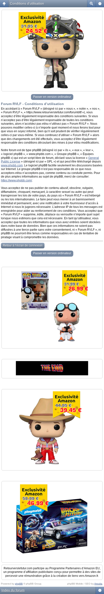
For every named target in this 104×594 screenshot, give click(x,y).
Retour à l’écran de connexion (23, 245)
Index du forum (13, 590)
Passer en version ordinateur (52, 96)
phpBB (19, 583)
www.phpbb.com (12, 165)
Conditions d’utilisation (27, 3)
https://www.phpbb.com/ (16, 180)
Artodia (98, 583)
